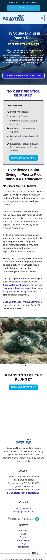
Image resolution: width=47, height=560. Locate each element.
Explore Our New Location (23, 8)
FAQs (23, 543)
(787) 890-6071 (23, 508)
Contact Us (23, 547)
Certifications (23, 540)
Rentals (23, 537)
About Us (23, 530)
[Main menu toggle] (42, 18)
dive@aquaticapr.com (23, 511)
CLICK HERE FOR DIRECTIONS (23, 493)
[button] (2, 340)
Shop (23, 534)
